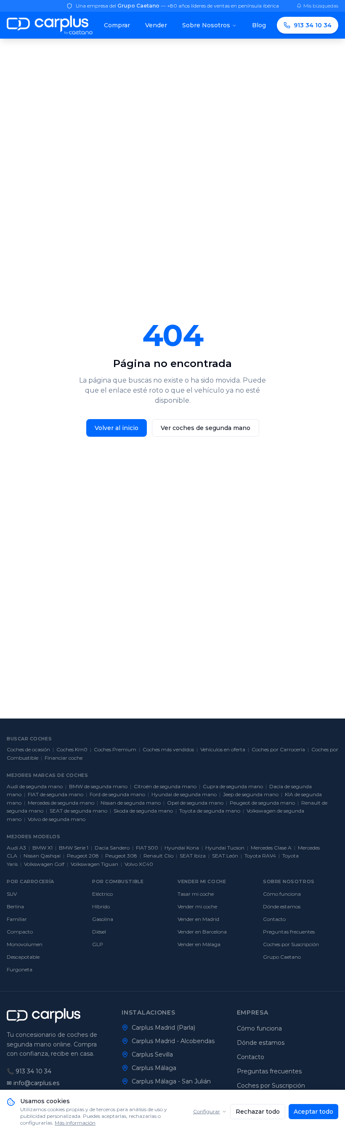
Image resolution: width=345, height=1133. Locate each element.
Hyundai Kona (182, 848)
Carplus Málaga (154, 1068)
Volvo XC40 (139, 864)
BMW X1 (42, 848)
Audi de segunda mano (35, 786)
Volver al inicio (116, 428)
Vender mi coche (197, 906)
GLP (97, 944)
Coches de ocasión (28, 749)
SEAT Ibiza (193, 855)
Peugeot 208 (83, 855)
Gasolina (102, 919)
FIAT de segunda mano (55, 794)
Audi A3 (16, 848)
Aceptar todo (313, 1111)
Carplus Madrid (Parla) (163, 1027)
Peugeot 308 (121, 855)
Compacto (20, 931)
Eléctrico (102, 894)
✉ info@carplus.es (33, 1083)
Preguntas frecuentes (289, 931)
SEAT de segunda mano (78, 811)
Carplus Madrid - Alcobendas (173, 1041)
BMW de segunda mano (98, 786)
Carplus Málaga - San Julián (171, 1081)
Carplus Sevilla (152, 1054)
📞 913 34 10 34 (29, 1071)
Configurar (206, 1111)
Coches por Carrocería (278, 749)
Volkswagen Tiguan (94, 864)
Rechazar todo (258, 1111)
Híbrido (101, 906)
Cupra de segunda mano (233, 786)
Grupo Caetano (282, 957)
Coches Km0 (72, 749)
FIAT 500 (147, 848)
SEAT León (225, 855)
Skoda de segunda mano (143, 811)
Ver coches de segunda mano (205, 428)
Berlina (15, 906)
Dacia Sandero (112, 848)
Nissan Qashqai (42, 855)
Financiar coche (63, 758)
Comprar (117, 25)
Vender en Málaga (199, 944)
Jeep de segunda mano (251, 794)
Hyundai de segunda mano (184, 794)
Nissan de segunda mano (131, 803)
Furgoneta (19, 969)
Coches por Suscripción (291, 944)
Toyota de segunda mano (209, 811)
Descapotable (23, 957)
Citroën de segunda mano (165, 786)
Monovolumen (24, 944)
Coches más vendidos (168, 749)
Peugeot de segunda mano (262, 803)
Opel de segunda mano (195, 803)
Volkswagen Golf (44, 864)
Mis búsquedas (320, 6)
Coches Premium (115, 749)
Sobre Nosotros (206, 25)
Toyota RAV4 (260, 855)
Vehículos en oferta (222, 749)
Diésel (99, 931)
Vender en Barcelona (202, 931)
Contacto (274, 919)
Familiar (17, 919)
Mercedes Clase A (271, 848)
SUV (12, 894)
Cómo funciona (282, 894)
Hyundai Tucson (224, 848)
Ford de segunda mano (117, 794)
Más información (75, 1123)
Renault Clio (158, 855)
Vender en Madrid (198, 919)
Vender (156, 25)
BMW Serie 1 (73, 848)
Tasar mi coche (196, 894)
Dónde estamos (281, 906)
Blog (259, 25)
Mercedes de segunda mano (61, 803)
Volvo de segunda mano (56, 819)
